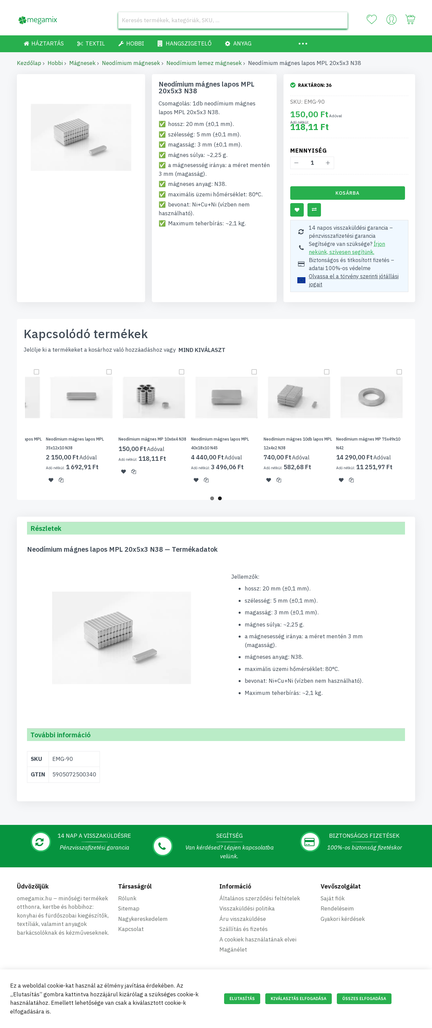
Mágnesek (82, 63)
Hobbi (55, 63)
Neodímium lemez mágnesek (204, 63)
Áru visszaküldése (242, 919)
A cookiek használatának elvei (257, 939)
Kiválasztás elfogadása (298, 998)
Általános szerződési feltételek (259, 898)
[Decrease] (296, 163)
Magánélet (233, 949)
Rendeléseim (337, 908)
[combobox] (233, 20)
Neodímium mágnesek (131, 63)
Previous (15, 426)
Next (417, 426)
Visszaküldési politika (247, 908)
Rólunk (127, 898)
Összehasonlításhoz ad (314, 210)
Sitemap (128, 908)
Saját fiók (333, 898)
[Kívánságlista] (372, 19)
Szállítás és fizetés (243, 929)
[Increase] (328, 163)
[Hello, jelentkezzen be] (391, 21)
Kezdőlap (29, 63)
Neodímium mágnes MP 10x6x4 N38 (152, 439)
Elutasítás (242, 998)
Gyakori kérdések (343, 919)
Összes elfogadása (364, 998)
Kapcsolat (131, 929)
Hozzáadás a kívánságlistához (297, 210)
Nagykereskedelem (143, 919)
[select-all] (202, 350)
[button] (51, 480)
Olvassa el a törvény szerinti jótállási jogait (354, 280)
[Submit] (339, 20)
